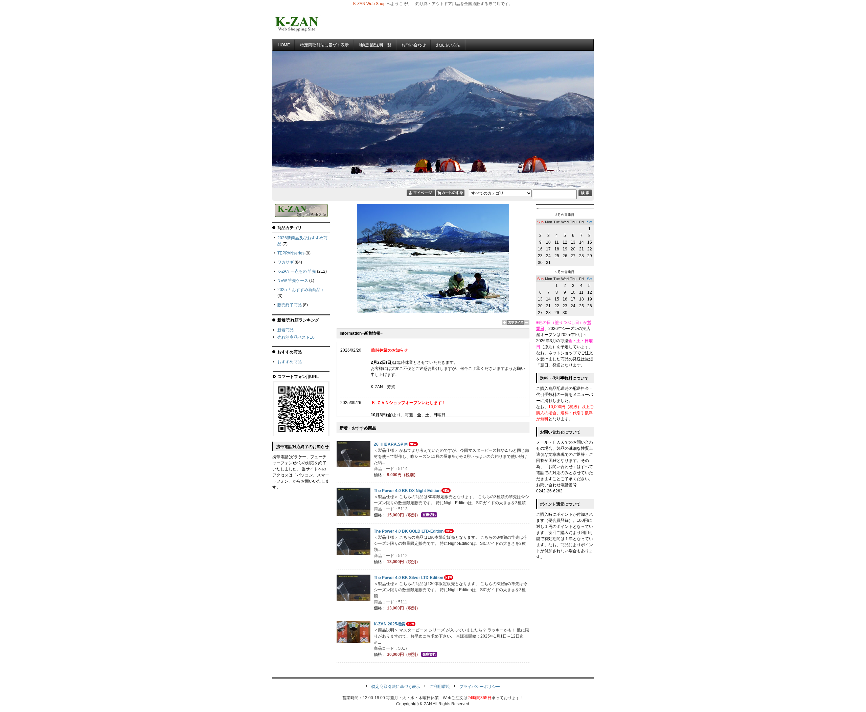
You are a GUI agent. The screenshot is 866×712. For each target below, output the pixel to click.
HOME (284, 45)
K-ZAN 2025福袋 (389, 624)
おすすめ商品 (289, 361)
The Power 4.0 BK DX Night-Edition (407, 490)
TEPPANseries (290, 253)
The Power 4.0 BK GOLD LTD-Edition (408, 531)
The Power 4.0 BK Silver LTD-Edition (408, 577)
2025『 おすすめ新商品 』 (301, 289)
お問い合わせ (414, 45)
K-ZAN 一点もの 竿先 (296, 271)
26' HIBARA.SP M (391, 444)
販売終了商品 (289, 305)
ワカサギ (285, 262)
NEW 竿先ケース (292, 280)
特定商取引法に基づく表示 (324, 45)
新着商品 (285, 330)
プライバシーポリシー (479, 686)
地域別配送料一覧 (375, 45)
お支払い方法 (448, 45)
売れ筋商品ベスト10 (296, 337)
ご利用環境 (440, 686)
